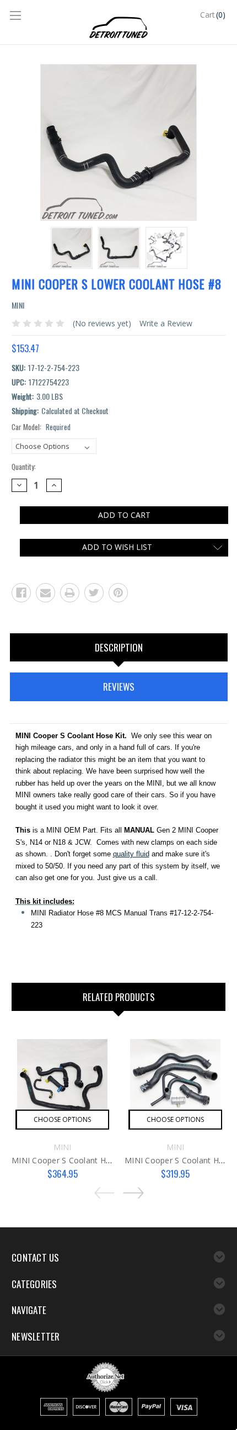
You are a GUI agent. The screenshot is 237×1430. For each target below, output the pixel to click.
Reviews (118, 686)
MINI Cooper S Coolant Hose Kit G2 (78, 1160)
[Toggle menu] (16, 16)
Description (119, 647)
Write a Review (165, 323)
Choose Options (62, 1119)
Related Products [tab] (119, 997)
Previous (106, 1189)
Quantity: (24, 467)
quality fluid (131, 854)
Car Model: (41, 427)
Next (130, 1189)
